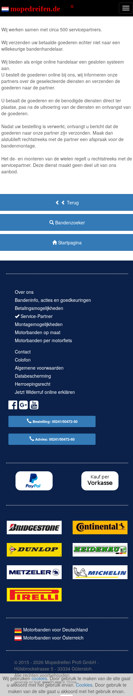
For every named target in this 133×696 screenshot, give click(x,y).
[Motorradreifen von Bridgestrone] (34, 526)
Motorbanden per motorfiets (43, 340)
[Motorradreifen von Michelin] (100, 571)
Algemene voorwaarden (39, 367)
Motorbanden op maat (37, 332)
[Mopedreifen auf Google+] (23, 406)
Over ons (24, 292)
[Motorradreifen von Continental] (100, 526)
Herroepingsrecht (32, 384)
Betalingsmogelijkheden (39, 308)
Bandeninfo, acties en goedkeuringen (53, 300)
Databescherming (33, 376)
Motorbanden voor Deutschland (55, 629)
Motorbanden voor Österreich (53, 637)
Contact (23, 351)
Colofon (23, 359)
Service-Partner (37, 316)
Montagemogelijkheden (39, 324)
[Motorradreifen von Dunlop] (34, 549)
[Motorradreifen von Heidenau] (100, 549)
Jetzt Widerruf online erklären (45, 392)
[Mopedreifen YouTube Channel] (34, 406)
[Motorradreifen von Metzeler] (34, 571)
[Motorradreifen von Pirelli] (34, 594)
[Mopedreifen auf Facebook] (12, 406)
